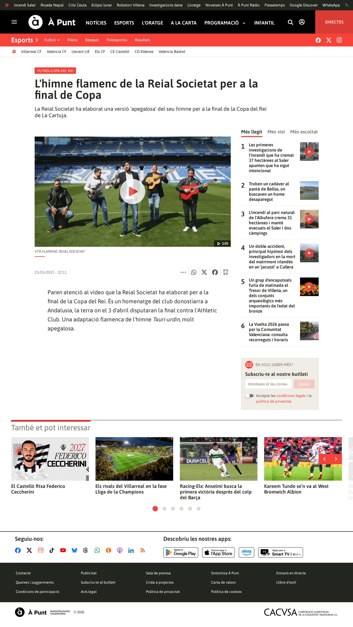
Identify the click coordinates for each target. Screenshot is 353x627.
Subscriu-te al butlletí (98, 582)
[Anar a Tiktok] (52, 550)
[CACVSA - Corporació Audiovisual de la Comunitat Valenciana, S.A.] (301, 612)
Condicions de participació (37, 592)
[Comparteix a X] (204, 272)
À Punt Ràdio (249, 5)
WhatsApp (331, 5)
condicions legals (291, 395)
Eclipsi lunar (101, 5)
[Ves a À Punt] (51, 22)
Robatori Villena (130, 5)
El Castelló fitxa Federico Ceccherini (38, 489)
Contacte (23, 573)
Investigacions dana (165, 5)
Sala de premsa (158, 573)
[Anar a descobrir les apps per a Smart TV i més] (280, 552)
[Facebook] (318, 40)
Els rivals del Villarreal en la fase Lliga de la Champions (131, 489)
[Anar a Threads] (87, 550)
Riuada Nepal (52, 5)
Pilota (72, 40)
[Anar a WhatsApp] (98, 550)
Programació (221, 23)
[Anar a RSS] (144, 550)
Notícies (96, 23)
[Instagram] (339, 40)
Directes (334, 22)
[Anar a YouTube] (64, 550)
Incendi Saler (25, 5)
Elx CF (100, 51)
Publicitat (89, 573)
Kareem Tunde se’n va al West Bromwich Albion (296, 489)
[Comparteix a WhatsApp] (194, 272)
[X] (329, 40)
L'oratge (194, 5)
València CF (56, 51)
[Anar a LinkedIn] (132, 550)
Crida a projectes (160, 582)
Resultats (142, 40)
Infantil (264, 23)
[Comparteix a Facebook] (215, 272)
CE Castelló (119, 51)
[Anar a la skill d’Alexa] (246, 552)
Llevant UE (81, 51)
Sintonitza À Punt (225, 573)
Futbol (50, 40)
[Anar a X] (30, 550)
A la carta (184, 23)
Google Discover (304, 5)
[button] (155, 508)
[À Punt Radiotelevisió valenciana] (42, 612)
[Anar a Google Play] (180, 552)
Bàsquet (92, 40)
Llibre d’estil (286, 582)
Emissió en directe (291, 573)
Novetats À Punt (219, 5)
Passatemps (275, 5)
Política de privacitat (163, 592)
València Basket (172, 51)
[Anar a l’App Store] (218, 552)
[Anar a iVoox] (109, 550)
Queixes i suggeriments (35, 582)
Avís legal (89, 592)
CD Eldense (144, 51)
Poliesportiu (116, 40)
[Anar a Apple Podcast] (121, 550)
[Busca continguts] (290, 22)
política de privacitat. (274, 401)
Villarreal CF (31, 51)
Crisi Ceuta (77, 5)
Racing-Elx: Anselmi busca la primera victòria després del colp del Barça (216, 491)
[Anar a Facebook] (19, 550)
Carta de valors (223, 582)
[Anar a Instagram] (41, 550)
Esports (124, 23)
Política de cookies (226, 592)
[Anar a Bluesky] (75, 550)
